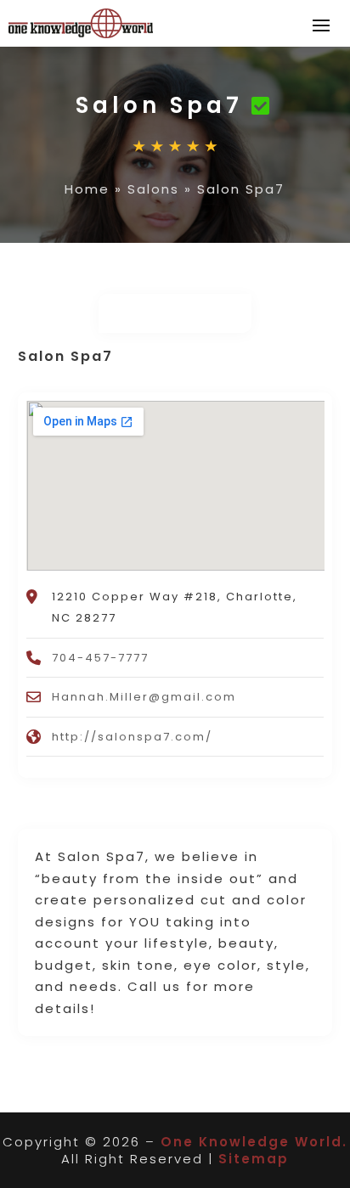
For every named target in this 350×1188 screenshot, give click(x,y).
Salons (153, 189)
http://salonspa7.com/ (132, 737)
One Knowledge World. (254, 1142)
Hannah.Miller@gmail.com (144, 697)
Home (87, 189)
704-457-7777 (100, 658)
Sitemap (253, 1159)
